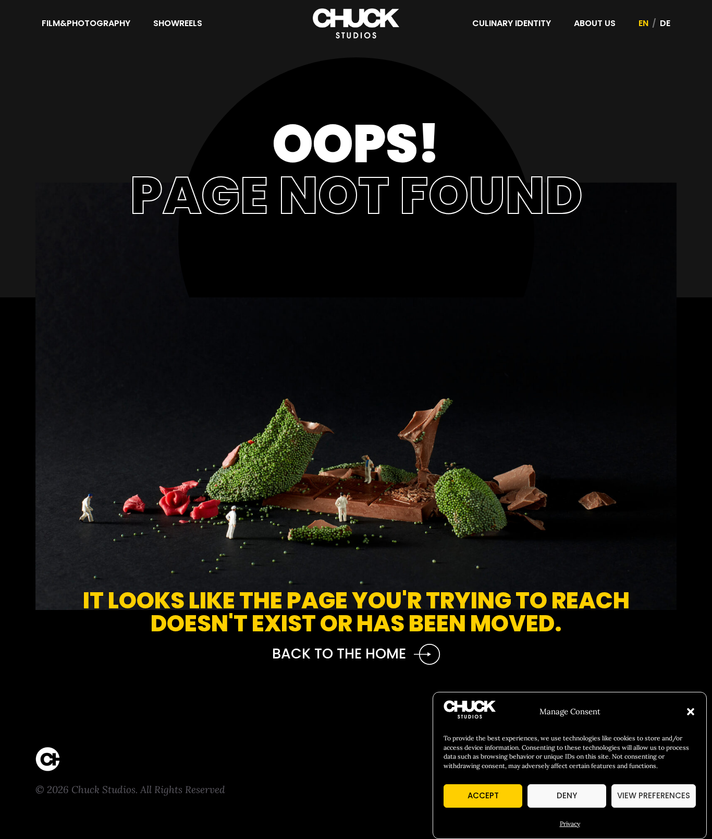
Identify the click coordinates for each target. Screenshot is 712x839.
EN (643, 23)
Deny (567, 795)
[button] (690, 711)
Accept (483, 795)
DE (665, 23)
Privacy (570, 824)
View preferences (653, 795)
